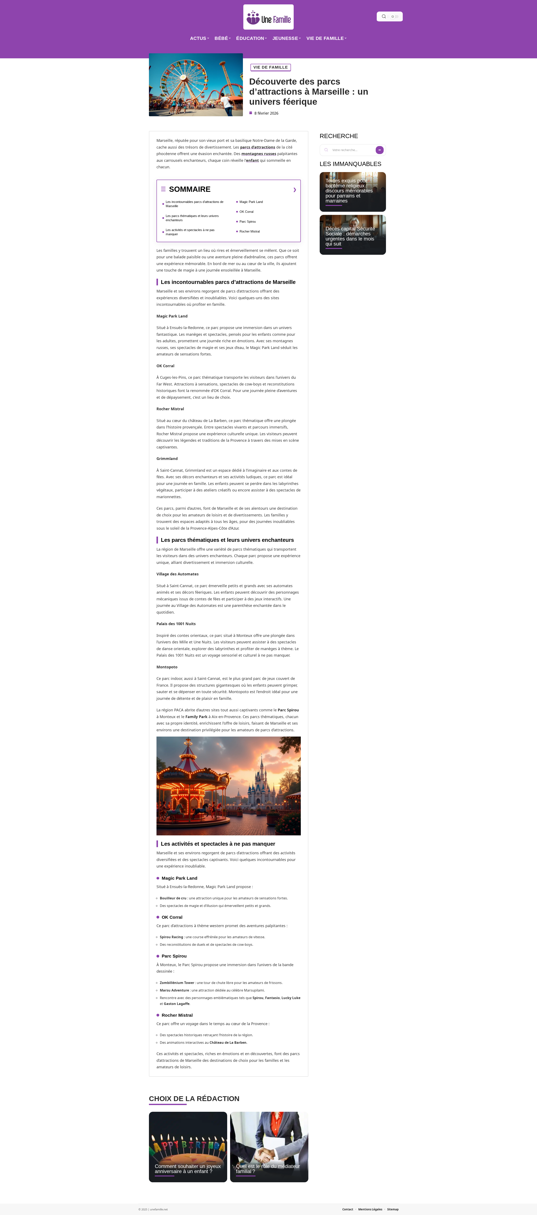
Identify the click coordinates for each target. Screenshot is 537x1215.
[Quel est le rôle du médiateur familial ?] (269, 1147)
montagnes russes (258, 153)
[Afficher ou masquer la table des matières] (254, 189)
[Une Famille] (268, 17)
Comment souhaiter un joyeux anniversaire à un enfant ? (188, 1168)
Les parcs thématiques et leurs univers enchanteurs (192, 218)
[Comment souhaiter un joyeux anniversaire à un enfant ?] (188, 1147)
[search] (384, 16)
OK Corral (246, 211)
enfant (252, 160)
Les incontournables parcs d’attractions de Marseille (194, 204)
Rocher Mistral (250, 231)
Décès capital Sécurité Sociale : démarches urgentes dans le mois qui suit (350, 236)
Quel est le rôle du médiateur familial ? (268, 1168)
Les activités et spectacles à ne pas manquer (190, 232)
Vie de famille (270, 67)
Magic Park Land (251, 202)
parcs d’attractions (257, 147)
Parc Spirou (248, 221)
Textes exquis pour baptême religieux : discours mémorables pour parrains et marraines (349, 191)
